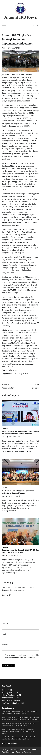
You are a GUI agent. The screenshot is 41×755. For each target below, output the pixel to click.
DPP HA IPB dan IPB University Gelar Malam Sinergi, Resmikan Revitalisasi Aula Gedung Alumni (18, 738)
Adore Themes (24, 752)
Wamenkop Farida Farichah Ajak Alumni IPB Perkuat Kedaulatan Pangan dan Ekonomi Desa (18, 724)
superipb (5, 496)
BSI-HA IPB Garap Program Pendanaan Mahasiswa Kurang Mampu (18, 492)
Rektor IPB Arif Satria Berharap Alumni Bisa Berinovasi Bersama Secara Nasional (20, 432)
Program (13, 370)
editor (4, 437)
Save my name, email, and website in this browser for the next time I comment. (22, 656)
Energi (19, 373)
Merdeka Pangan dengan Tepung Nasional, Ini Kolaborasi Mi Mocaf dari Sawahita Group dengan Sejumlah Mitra (20, 718)
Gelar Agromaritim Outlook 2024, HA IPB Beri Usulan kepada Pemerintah (20, 551)
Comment (6, 595)
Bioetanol (12, 373)
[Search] (37, 25)
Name (5, 623)
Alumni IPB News (20, 17)
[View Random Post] (33, 25)
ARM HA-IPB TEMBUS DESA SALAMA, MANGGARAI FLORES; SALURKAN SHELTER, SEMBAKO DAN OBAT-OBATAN (18, 731)
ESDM (25, 373)
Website (5, 645)
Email (5, 634)
